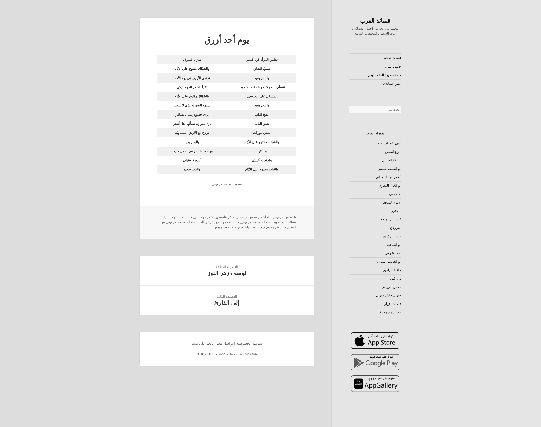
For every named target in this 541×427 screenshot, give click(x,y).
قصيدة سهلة (253, 227)
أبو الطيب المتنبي (389, 168)
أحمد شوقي (393, 253)
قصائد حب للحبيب (284, 222)
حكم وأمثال (393, 66)
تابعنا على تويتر (202, 343)
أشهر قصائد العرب (388, 143)
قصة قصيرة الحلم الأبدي (384, 75)
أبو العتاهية (394, 244)
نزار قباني (394, 278)
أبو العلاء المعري (390, 185)
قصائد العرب (375, 21)
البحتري (396, 211)
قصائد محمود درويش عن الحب (218, 222)
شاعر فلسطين (225, 217)
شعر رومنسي (203, 217)
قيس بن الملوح (391, 219)
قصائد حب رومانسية (178, 217)
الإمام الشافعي (391, 202)
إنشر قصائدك (392, 84)
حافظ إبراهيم (392, 270)
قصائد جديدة (392, 58)
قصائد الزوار (392, 304)
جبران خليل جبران (388, 295)
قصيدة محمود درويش (228, 227)
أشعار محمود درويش (251, 217)
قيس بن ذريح (392, 236)
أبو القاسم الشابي (389, 261)
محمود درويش (391, 287)
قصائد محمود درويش (255, 222)
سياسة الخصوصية (249, 343)
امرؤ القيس (393, 152)
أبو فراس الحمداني (388, 177)
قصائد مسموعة (390, 312)
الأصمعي (395, 194)
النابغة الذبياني (391, 160)
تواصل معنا (225, 343)
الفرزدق (395, 228)
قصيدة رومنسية (275, 227)
